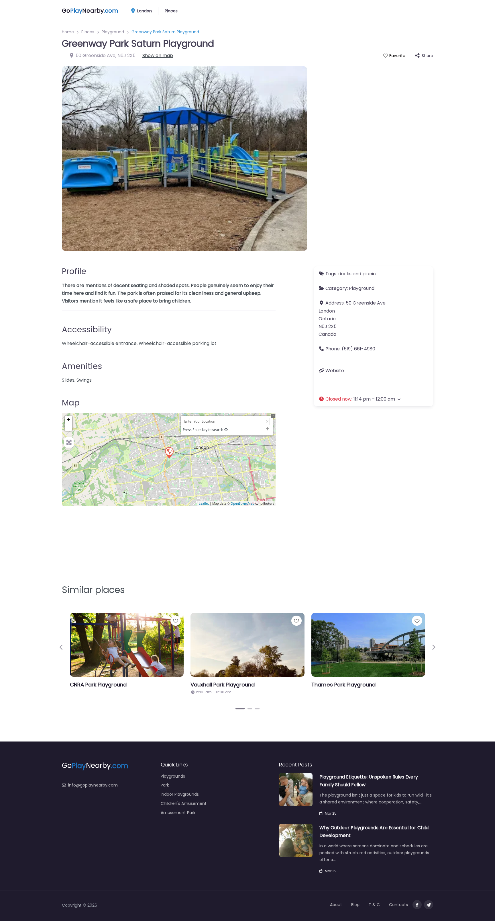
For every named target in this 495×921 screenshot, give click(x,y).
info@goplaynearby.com (93, 785)
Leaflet (204, 503)
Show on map (157, 55)
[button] (374, 399)
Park (165, 785)
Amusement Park (178, 812)
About (336, 905)
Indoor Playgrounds (180, 794)
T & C (374, 905)
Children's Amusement (184, 803)
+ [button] (68, 419)
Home (68, 32)
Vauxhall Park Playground (222, 684)
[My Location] (226, 429)
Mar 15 (330, 871)
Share (427, 55)
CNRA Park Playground (98, 684)
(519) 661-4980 (358, 349)
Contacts (398, 905)
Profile (74, 271)
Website (334, 370)
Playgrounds (173, 776)
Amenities (82, 366)
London (144, 11)
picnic (369, 273)
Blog (355, 905)
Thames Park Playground (343, 684)
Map (71, 402)
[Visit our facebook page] (417, 904)
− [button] (68, 427)
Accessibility (87, 329)
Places (171, 11)
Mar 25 (331, 813)
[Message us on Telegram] (428, 904)
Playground (113, 32)
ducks (344, 273)
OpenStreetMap (242, 503)
